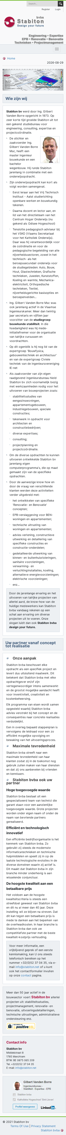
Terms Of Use (19, 1126)
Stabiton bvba (51, 1130)
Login (58, 9)
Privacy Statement (43, 1126)
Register (46, 9)
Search (60, 4)
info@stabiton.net (27, 967)
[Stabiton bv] (24, 21)
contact (26, 975)
